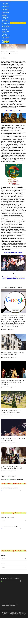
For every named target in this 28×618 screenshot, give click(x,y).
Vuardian (4, 329)
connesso (9, 479)
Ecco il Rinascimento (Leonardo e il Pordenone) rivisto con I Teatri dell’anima (12, 382)
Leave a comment (14, 53)
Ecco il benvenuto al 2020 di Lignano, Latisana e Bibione (13, 439)
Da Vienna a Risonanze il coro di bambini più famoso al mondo (11, 411)
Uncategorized (4, 53)
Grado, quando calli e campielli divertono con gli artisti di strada (11, 467)
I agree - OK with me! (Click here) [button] (18, 22)
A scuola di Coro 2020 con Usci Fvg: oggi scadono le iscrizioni (12, 353)
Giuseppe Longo (6, 51)
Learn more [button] (6, 42)
